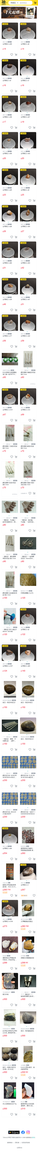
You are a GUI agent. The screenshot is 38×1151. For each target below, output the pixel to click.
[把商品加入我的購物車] (16, 54)
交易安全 (19, 1148)
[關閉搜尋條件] (18, 3)
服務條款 (10, 1142)
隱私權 (17, 1142)
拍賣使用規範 (26, 1142)
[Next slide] (16, 30)
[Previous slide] (3, 30)
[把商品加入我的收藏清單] (11, 54)
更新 (33, 1137)
